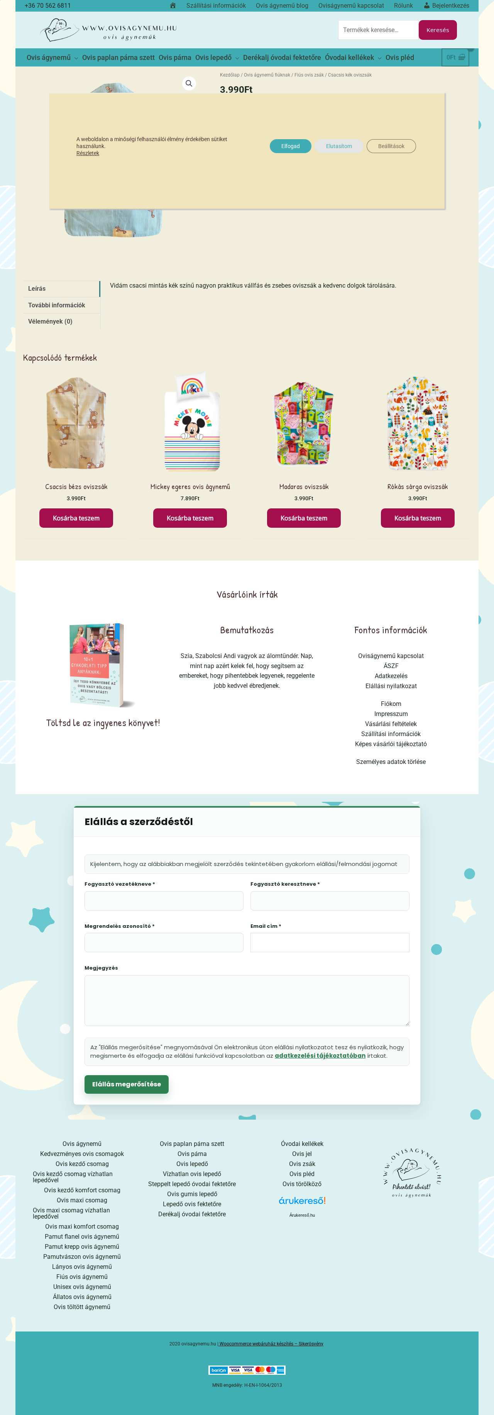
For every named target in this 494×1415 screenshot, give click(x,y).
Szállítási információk (391, 734)
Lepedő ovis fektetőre (192, 1204)
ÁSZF (391, 666)
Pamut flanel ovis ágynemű (82, 1236)
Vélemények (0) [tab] (50, 321)
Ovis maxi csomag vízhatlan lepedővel (71, 1213)
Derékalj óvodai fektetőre (192, 1214)
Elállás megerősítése (126, 1084)
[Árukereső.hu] (302, 1203)
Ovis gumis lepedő (192, 1194)
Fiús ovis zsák (309, 75)
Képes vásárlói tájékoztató (391, 744)
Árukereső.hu (302, 1215)
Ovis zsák (302, 1164)
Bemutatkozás (247, 629)
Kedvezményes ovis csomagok (82, 1154)
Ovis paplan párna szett (192, 1143)
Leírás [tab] (37, 288)
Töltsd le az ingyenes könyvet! (103, 722)
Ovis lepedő (192, 1164)
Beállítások (391, 146)
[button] (189, 83)
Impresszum (391, 714)
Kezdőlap (230, 75)
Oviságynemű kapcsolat (391, 656)
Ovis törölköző (302, 1184)
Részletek (87, 153)
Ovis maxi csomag (82, 1200)
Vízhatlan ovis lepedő (192, 1174)
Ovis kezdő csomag (82, 1164)
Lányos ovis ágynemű (82, 1266)
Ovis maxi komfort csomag (82, 1226)
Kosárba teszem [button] (76, 518)
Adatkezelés (391, 676)
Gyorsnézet (76, 468)
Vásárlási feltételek (391, 724)
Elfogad (290, 146)
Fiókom (391, 704)
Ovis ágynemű (82, 1143)
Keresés (437, 30)
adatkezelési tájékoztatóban (320, 1056)
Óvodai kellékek (302, 1143)
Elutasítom (339, 146)
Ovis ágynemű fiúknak (267, 75)
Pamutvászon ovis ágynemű (82, 1256)
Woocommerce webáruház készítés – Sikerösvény (271, 1344)
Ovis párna (192, 1154)
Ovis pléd (302, 1174)
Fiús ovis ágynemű (82, 1276)
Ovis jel (302, 1154)
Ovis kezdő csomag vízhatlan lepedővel (73, 1177)
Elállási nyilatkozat (391, 686)
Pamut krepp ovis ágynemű (82, 1246)
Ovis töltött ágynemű (82, 1307)
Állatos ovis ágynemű (82, 1297)
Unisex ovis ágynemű (82, 1287)
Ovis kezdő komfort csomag (82, 1190)
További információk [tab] (56, 305)
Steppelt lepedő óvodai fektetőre (192, 1184)
